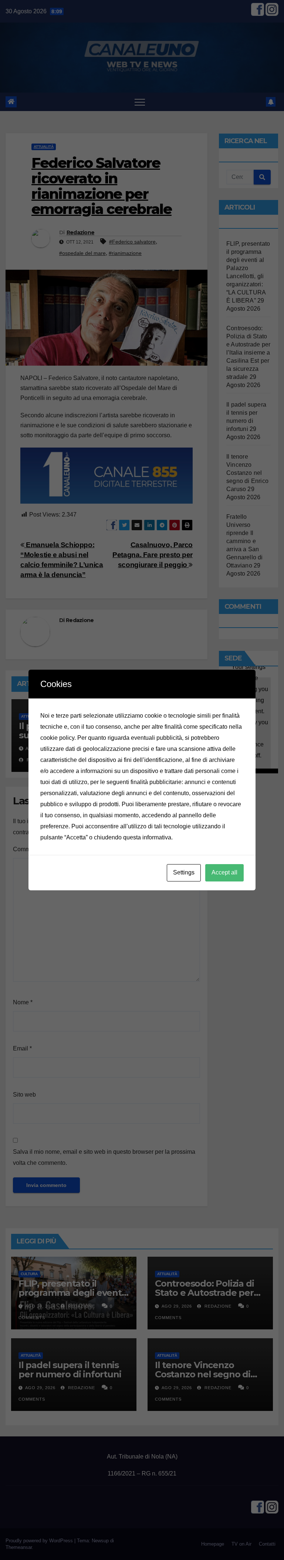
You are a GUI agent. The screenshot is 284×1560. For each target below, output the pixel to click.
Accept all (224, 872)
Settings (184, 872)
